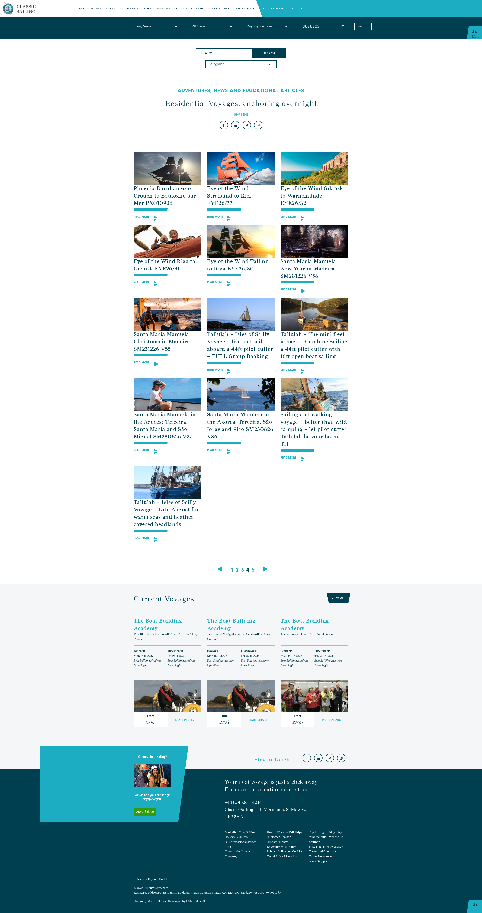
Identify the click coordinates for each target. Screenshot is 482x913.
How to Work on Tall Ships (284, 832)
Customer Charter (279, 837)
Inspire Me (162, 8)
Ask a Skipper (245, 8)
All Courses (183, 8)
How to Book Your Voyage (326, 847)
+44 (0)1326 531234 (243, 802)
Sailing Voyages (91, 8)
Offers (111, 8)
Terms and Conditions (323, 851)
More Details (184, 720)
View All (338, 598)
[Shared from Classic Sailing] (258, 125)
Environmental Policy (281, 847)
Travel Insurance (320, 856)
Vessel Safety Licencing (282, 856)
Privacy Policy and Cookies (285, 851)
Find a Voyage (273, 8)
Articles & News (208, 8)
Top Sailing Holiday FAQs (326, 832)
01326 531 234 (296, 8)
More (228, 8)
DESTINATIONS (130, 8)
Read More (141, 216)
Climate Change (277, 842)
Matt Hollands (156, 901)
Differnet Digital (196, 901)
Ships (147, 8)
